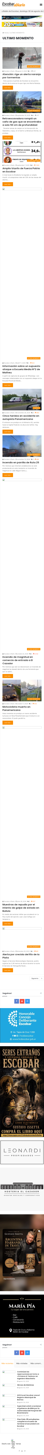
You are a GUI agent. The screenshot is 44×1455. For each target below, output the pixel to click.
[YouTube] (22, 1001)
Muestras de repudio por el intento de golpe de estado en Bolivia (20, 908)
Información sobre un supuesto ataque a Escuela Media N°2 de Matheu (21, 369)
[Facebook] (16, 1001)
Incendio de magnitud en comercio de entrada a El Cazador (17, 660)
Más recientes (7, 1363)
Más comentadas (37, 1363)
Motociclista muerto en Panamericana (16, 708)
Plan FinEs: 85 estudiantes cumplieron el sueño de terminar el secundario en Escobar (28, 1422)
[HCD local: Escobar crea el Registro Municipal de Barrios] (8, 1398)
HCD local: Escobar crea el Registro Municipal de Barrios (28, 1397)
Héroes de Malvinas (25, 1385)
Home (6, 33)
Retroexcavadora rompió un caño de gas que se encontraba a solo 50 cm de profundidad (21, 122)
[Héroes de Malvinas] (8, 1388)
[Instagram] (27, 1001)
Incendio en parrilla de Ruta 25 (20, 462)
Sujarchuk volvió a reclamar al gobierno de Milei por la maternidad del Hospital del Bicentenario (29, 1409)
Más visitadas (21, 1363)
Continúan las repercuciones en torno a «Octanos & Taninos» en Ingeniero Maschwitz (28, 1375)
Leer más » (7, 88)
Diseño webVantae (11, 1444)
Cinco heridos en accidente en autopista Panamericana (20, 417)
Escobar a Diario (9, 71)
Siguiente (34, 978)
